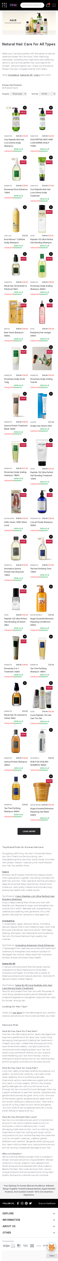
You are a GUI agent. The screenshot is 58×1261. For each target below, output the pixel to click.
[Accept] (51, 1247)
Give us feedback (47, 1203)
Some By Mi (26, 75)
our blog (17, 1012)
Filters (51, 1256)
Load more (29, 831)
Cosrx (37, 75)
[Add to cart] (25, 108)
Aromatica (13, 75)
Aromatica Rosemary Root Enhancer (34, 945)
